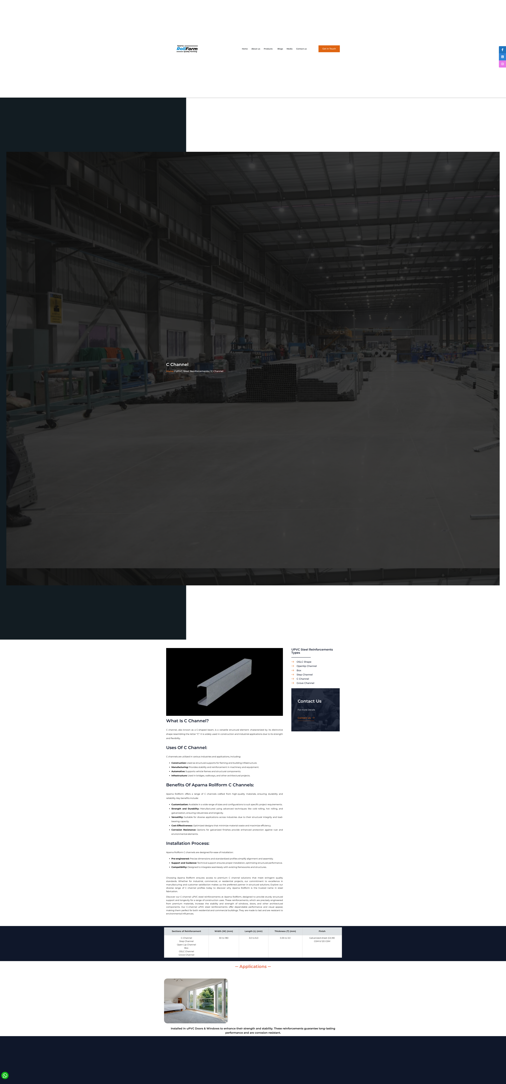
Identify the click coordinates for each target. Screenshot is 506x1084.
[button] (269, 49)
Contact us (301, 49)
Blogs (280, 49)
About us (255, 49)
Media (290, 49)
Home (245, 49)
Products (268, 49)
